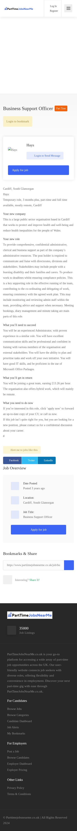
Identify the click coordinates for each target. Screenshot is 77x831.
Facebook (14, 460)
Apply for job (20, 170)
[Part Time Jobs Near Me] (18, 5)
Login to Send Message (47, 155)
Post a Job (13, 751)
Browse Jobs (14, 708)
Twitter (31, 460)
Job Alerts (13, 727)
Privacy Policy (15, 787)
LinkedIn (48, 460)
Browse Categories (18, 715)
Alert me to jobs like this (24, 449)
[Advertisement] (38, 55)
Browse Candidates (18, 757)
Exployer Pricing (17, 769)
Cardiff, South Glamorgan (38, 502)
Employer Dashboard (19, 763)
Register (53, 10)
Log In (53, 6)
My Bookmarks (16, 733)
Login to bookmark (17, 121)
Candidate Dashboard (19, 721)
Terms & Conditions (19, 794)
